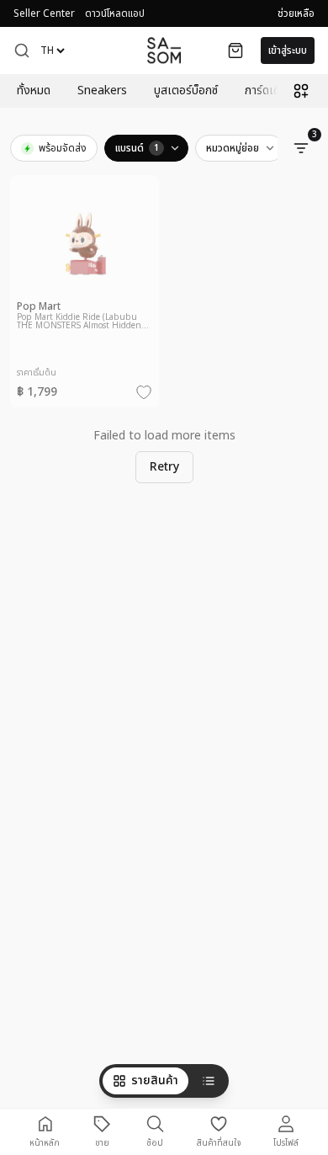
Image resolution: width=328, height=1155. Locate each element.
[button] (21, 50)
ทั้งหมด (33, 90)
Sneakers (102, 90)
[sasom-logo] (164, 50)
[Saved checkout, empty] (235, 50)
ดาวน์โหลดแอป (115, 13)
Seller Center (44, 13)
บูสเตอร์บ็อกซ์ (186, 90)
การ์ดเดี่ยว (269, 90)
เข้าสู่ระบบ (287, 50)
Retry (164, 467)
